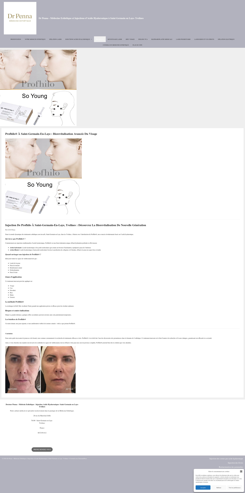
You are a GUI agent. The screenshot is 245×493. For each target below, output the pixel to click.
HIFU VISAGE (130, 39)
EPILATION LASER (55, 39)
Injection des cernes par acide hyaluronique (226, 458)
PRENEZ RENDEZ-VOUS (42, 449)
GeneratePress (82, 458)
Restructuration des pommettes (231, 467)
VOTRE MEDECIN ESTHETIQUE (35, 39)
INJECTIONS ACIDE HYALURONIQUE (77, 39)
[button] (241, 471)
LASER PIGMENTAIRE (183, 39)
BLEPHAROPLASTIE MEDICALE (161, 39)
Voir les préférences (235, 488)
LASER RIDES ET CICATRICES (204, 39)
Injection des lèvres (235, 462)
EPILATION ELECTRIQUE (226, 39)
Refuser (219, 488)
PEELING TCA (143, 39)
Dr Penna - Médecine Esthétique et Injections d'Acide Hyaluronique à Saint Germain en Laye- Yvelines (91, 18)
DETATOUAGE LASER (115, 39)
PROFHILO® (100, 39)
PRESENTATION (16, 39)
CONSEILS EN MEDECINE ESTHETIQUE (116, 45)
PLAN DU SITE (137, 45)
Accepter (203, 488)
